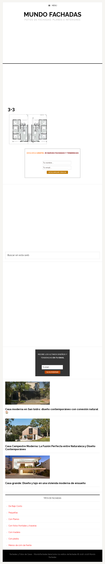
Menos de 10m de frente (20, 545)
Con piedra (13, 539)
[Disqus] (52, 216)
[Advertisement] (52, 42)
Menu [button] (54, 5)
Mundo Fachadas (52, 14)
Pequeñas (13, 512)
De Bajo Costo (15, 506)
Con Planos (13, 519)
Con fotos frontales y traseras (22, 525)
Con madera (14, 532)
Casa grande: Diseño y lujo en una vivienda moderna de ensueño (45, 483)
